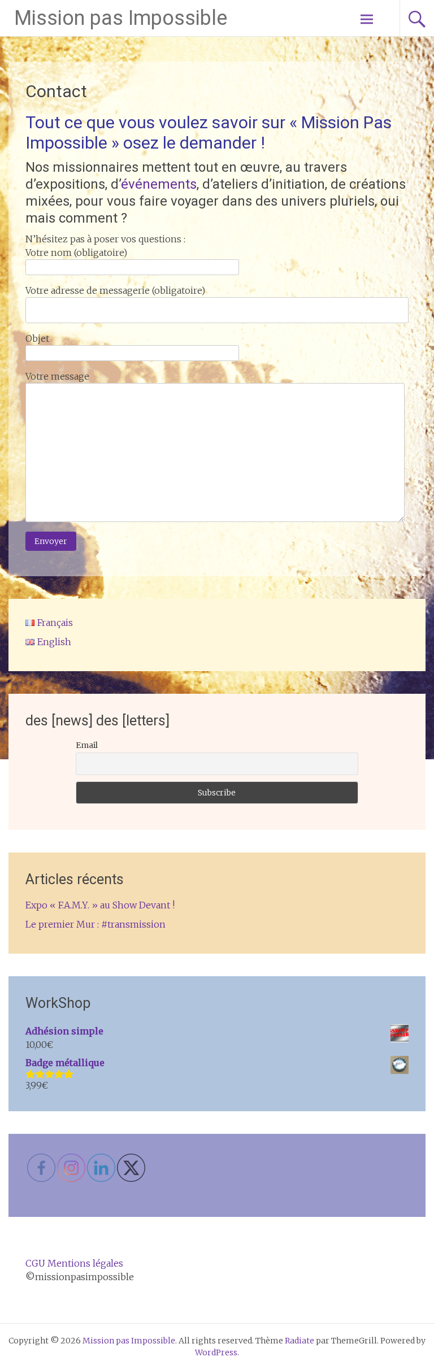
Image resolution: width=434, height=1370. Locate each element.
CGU (35, 1263)
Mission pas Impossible (120, 18)
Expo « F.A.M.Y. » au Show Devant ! (100, 905)
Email (87, 745)
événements (159, 184)
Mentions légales (85, 1263)
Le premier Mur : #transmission (95, 924)
